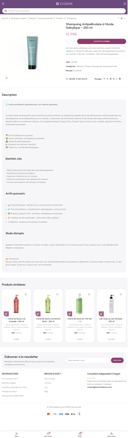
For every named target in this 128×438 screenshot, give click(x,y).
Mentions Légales (9, 382)
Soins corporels (114, 326)
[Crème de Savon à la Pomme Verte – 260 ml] (47, 302)
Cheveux (59, 18)
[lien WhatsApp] (115, 79)
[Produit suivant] (122, 18)
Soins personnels (45, 18)
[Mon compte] (123, 3)
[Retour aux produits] (119, 18)
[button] (5, 312)
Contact (47, 382)
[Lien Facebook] (102, 79)
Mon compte (49, 378)
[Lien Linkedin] (112, 79)
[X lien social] (106, 79)
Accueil (5, 18)
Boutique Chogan (18, 18)
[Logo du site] (63, 3)
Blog (45, 390)
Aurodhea (76, 70)
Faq (45, 386)
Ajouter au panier (100, 41)
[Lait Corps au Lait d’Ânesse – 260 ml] (110, 302)
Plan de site (75, 406)
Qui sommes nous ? (10, 378)
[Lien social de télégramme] (118, 79)
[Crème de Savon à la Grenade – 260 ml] (15, 302)
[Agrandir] (6, 77)
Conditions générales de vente (14, 386)
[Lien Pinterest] (109, 79)
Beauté (32, 18)
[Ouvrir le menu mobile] (3, 3)
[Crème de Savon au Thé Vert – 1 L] (79, 302)
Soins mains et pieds (19, 326)
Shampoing (71, 18)
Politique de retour (9, 390)
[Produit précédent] (116, 18)
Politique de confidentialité (13, 395)
